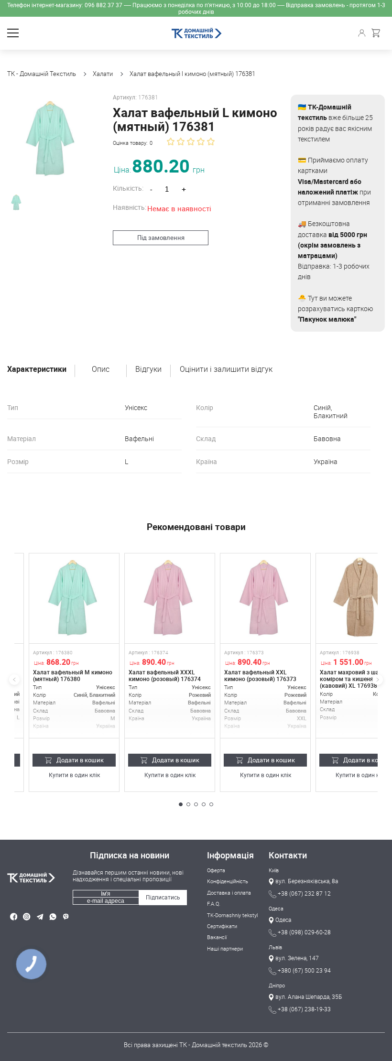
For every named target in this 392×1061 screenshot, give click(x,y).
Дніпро (277, 985)
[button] (181, 804)
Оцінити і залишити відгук (226, 369)
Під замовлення (161, 237)
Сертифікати (222, 926)
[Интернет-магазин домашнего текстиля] (40, 877)
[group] (51, 139)
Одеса (276, 908)
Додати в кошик (80, 760)
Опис (100, 369)
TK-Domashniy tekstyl (232, 915)
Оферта (216, 870)
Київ (274, 870)
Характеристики (36, 369)
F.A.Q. (213, 903)
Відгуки (148, 369)
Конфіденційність (227, 881)
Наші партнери (225, 948)
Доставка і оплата (229, 892)
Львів (275, 947)
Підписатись (163, 897)
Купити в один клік (74, 775)
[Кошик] (378, 33)
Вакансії (217, 937)
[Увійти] (363, 33)
